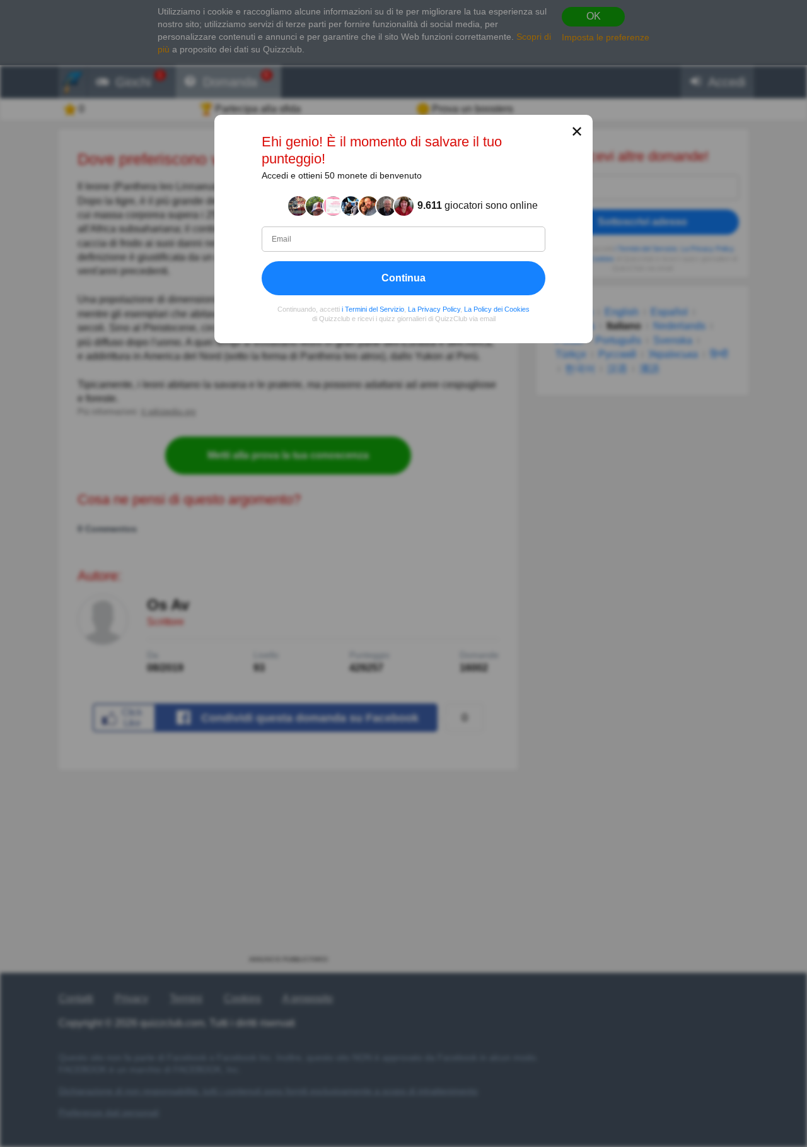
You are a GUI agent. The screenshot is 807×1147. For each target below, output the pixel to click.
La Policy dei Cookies (497, 308)
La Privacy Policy (434, 308)
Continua (403, 277)
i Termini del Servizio (373, 308)
